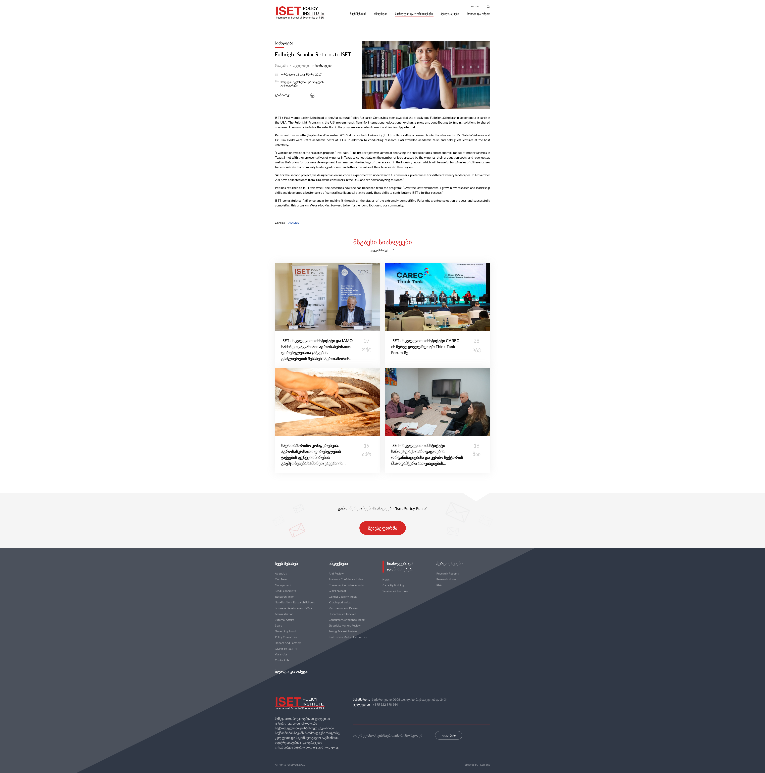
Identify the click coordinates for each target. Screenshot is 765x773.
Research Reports (447, 573)
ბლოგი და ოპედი (478, 14)
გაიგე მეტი (449, 735)
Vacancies (281, 654)
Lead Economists (285, 590)
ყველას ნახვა (379, 250)
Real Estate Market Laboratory (348, 637)
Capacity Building (393, 585)
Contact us (282, 660)
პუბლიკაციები (450, 14)
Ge (477, 6)
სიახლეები (323, 65)
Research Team (284, 596)
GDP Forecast (337, 590)
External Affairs (284, 619)
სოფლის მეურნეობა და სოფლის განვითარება (302, 83)
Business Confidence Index (346, 579)
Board (278, 625)
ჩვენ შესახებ (358, 14)
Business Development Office (293, 608)
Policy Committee (286, 637)
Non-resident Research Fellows (295, 602)
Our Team (281, 579)
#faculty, (293, 222)
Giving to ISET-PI (286, 648)
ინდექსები (381, 14)
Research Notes (446, 579)
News (386, 579)
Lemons (485, 764)
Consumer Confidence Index (347, 585)
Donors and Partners (288, 642)
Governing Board (285, 631)
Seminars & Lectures (395, 591)
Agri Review (336, 573)
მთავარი (281, 65)
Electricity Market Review (345, 625)
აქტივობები (301, 65)
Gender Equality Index (343, 596)
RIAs (439, 585)
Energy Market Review (343, 631)
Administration (284, 614)
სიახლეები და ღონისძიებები (414, 14)
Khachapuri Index (340, 602)
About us (281, 573)
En (472, 6)
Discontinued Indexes (342, 614)
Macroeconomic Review (343, 608)
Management (283, 585)
